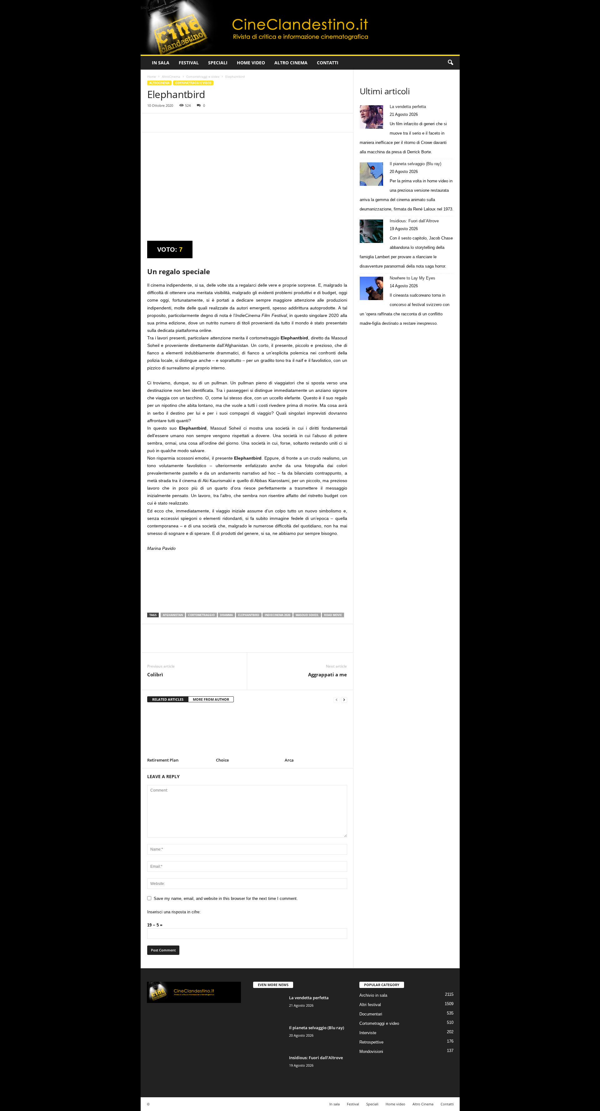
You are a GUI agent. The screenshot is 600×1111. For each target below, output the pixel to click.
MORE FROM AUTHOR (211, 699)
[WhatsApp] (196, 122)
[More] (211, 122)
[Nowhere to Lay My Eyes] (371, 288)
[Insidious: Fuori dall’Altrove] (371, 231)
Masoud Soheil (307, 615)
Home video (251, 63)
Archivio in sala (373, 995)
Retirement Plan (162, 760)
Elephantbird (248, 615)
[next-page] (344, 699)
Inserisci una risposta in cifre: (174, 912)
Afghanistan (173, 615)
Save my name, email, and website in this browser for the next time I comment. (226, 898)
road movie (333, 615)
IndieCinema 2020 (277, 615)
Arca (289, 760)
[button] (450, 63)
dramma (226, 615)
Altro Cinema (291, 63)
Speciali (218, 63)
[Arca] (316, 732)
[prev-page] (336, 699)
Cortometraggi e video (202, 76)
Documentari (370, 1014)
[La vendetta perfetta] (371, 117)
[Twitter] (168, 122)
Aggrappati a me (327, 674)
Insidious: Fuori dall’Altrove (414, 221)
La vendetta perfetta (408, 106)
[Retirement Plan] (178, 732)
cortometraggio (201, 615)
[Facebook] (153, 122)
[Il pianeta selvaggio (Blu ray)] (371, 174)
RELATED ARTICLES (167, 699)
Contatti (327, 63)
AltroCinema (171, 76)
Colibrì (155, 674)
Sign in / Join (153, 7)
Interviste (367, 1032)
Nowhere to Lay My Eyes (412, 278)
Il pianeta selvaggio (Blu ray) (415, 163)
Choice (222, 760)
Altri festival (370, 1004)
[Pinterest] (182, 122)
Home (151, 76)
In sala (160, 63)
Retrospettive (371, 1042)
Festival (189, 63)
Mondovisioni (371, 1051)
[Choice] (247, 732)
